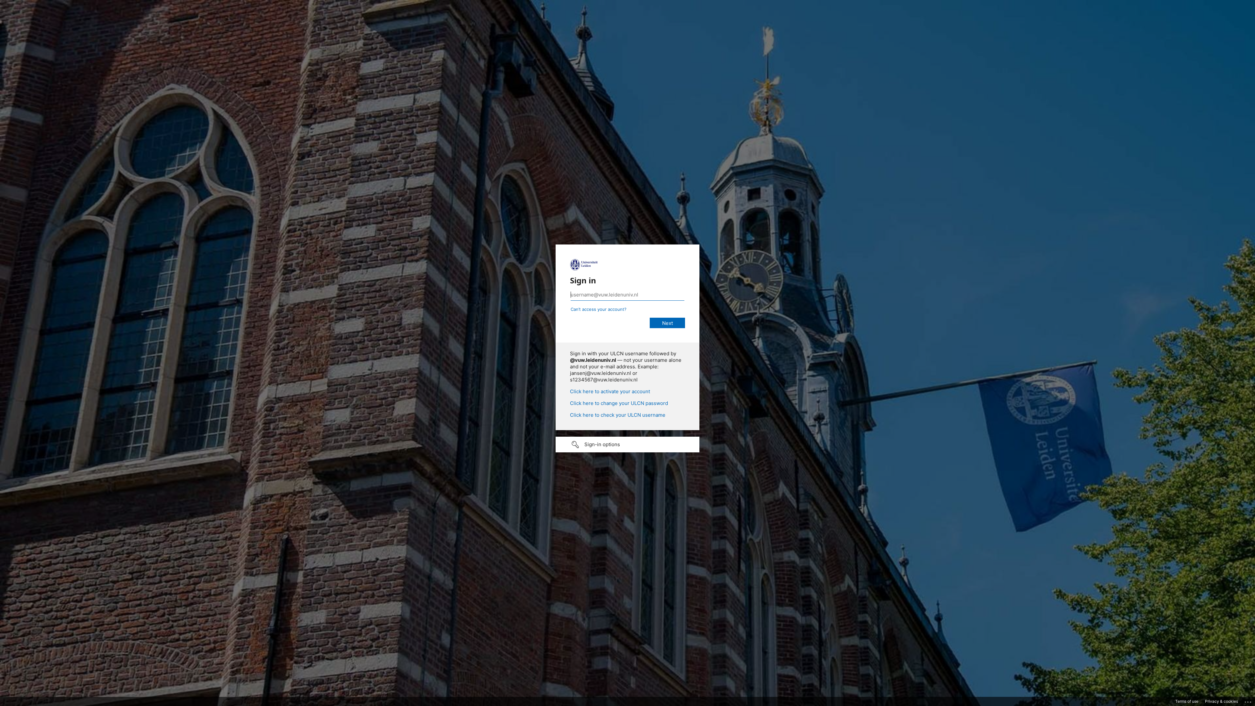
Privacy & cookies (1221, 701)
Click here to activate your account (610, 391)
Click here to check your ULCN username (617, 415)
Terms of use (1186, 701)
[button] (627, 444)
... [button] (1248, 700)
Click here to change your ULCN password (619, 403)
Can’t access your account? (599, 309)
